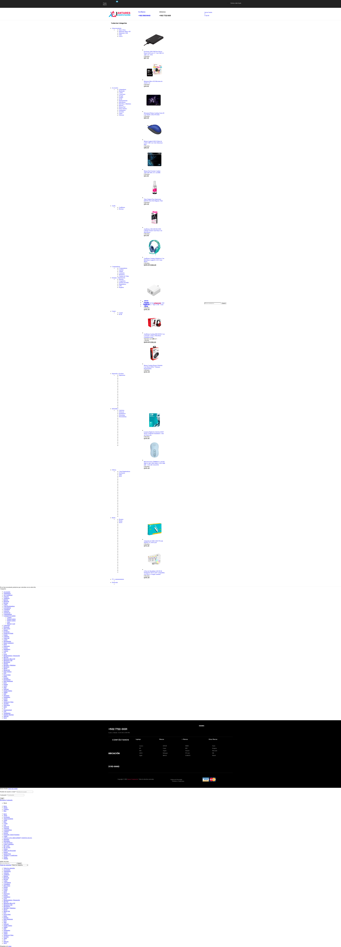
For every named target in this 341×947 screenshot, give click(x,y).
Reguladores (7, 679)
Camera (9, 617)
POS (5, 673)
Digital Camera (11, 619)
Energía (6, 833)
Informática (7, 841)
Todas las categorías (9, 868)
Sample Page (7, 854)
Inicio (5, 806)
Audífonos (7, 598)
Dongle (6, 630)
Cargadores (7, 609)
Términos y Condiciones (10, 855)
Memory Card (11, 624)
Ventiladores (7, 713)
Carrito (5, 823)
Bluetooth (6, 601)
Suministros (7, 697)
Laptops (6, 651)
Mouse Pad (7, 670)
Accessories (7, 592)
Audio (5, 820)
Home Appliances (9, 643)
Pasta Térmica (7, 671)
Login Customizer (9, 844)
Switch (5, 699)
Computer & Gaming (9, 616)
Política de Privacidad (10, 850)
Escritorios (7, 631)
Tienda (5, 807)
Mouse (5, 668)
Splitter (6, 692)
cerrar (9, 946)
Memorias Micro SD (9, 659)
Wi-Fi (5, 718)
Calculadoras (7, 608)
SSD (5, 694)
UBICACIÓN (114, 753)
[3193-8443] (110, 759)
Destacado (6, 627)
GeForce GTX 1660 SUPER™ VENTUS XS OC (18, 838)
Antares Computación (132, 779)
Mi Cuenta (7, 846)
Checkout (6, 826)
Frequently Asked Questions (11, 834)
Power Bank (7, 675)
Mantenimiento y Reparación (12, 655)
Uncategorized (8, 710)
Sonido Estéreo (8, 691)
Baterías (6, 600)
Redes (5, 676)
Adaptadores (7, 593)
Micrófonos (7, 662)
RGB (5, 683)
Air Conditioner (8, 595)
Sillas (5, 687)
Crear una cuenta (12, 788)
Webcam (6, 716)
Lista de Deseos (8, 842)
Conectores (7, 625)
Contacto (6, 809)
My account (7, 847)
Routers (6, 684)
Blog (5, 811)
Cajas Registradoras (9, 606)
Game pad (6, 638)
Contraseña (3, 795)
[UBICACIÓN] (110, 747)
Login (2, 798)
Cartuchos (6, 611)
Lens (8, 622)
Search (224, 303)
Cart (5, 825)
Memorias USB (8, 660)
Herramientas (7, 641)
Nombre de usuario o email (8, 791)
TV (5, 708)
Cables (5, 604)
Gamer (5, 639)
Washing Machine (9, 714)
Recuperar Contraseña (6, 800)
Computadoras (8, 614)
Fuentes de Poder (8, 633)
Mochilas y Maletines (10, 665)
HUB (5, 644)
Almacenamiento (8, 818)
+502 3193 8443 (144, 16)
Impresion (6, 839)
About (5, 815)
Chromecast (7, 612)
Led (5, 652)
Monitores (6, 667)
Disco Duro (7, 628)
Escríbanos (141, 12)
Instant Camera (11, 620)
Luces (5, 654)
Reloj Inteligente (8, 681)
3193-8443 (113, 766)
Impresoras (7, 646)
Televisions (7, 705)
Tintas (5, 706)
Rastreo (6, 852)
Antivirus (6, 596)
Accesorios (7, 817)
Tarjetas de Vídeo (8, 702)
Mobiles (6, 663)
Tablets (6, 700)
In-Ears (6, 647)
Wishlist (6, 858)
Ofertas (6, 849)
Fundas (6, 635)
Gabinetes (6, 636)
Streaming (6, 695)
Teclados (6, 703)
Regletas (6, 678)
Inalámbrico (7, 649)
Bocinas (6, 603)
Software (6, 689)
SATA (5, 686)
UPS (5, 711)
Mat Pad (6, 657)
